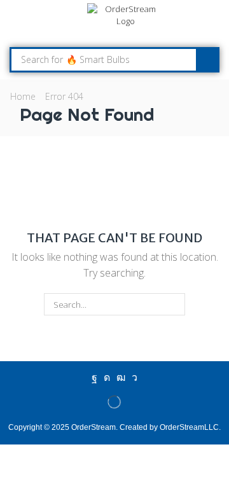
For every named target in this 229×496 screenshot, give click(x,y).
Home (23, 96)
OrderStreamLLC (189, 427)
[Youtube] (120, 378)
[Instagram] (107, 378)
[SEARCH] (174, 304)
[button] (16, 23)
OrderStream (93, 427)
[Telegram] (134, 378)
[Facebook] (94, 378)
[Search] (207, 60)
